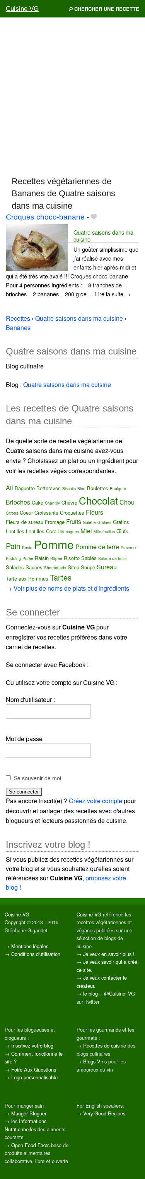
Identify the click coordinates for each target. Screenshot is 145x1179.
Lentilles (15, 531)
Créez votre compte (95, 800)
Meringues (69, 531)
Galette (89, 522)
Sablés (89, 558)
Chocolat (98, 500)
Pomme (54, 544)
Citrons (12, 513)
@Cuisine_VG (119, 993)
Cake (37, 502)
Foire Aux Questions (33, 1069)
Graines (104, 522)
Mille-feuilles (104, 531)
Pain (13, 545)
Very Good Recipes (104, 1113)
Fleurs (94, 512)
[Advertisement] (72, 96)
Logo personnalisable (34, 1077)
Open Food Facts (30, 1145)
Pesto (27, 547)
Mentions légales (29, 946)
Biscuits (69, 488)
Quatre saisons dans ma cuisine (103, 235)
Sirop (73, 567)
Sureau (107, 566)
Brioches (18, 502)
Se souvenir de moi (37, 778)
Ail (9, 487)
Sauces (34, 567)
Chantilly (52, 503)
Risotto (72, 558)
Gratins (121, 522)
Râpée (56, 558)
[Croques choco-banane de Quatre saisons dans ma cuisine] (37, 246)
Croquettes (72, 512)
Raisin (42, 558)
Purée (27, 558)
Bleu (81, 488)
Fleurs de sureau (24, 522)
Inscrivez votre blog (32, 1045)
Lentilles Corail (42, 531)
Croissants (46, 512)
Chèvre (69, 502)
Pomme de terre (97, 546)
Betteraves (48, 488)
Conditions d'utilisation (35, 954)
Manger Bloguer (28, 1113)
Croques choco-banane (45, 217)
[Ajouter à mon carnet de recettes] (94, 217)
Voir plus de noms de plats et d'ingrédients (71, 588)
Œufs (122, 531)
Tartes (61, 577)
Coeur (26, 512)
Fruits (73, 521)
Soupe (88, 567)
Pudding (13, 558)
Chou (127, 502)
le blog (90, 993)
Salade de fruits (112, 558)
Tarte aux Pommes (27, 578)
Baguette (25, 488)
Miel (86, 530)
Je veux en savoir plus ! (109, 954)
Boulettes (97, 488)
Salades (15, 567)
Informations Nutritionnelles (25, 1124)
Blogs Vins (95, 1061)
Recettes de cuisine (104, 1045)
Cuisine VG (22, 8)
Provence (129, 547)
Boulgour (118, 488)
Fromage (55, 522)
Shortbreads (55, 567)
